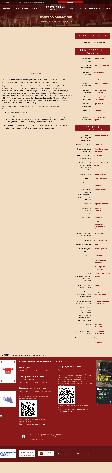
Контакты (106, 8)
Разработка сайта (36, 440)
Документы (93, 8)
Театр (15, 8)
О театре (22, 361)
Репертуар (6, 8)
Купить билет (70, 2)
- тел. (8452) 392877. (33, 388)
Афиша (72, 8)
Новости (34, 8)
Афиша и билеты (35, 361)
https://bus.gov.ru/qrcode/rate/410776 (33, 424)
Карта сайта (57, 361)
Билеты (81, 8)
